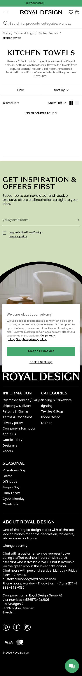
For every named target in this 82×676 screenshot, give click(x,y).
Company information (19, 428)
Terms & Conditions (17, 417)
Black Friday (11, 492)
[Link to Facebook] (16, 626)
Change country (15, 546)
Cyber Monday (13, 498)
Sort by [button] (59, 90)
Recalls (8, 451)
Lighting (47, 405)
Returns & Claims (15, 411)
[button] (71, 12)
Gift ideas (10, 481)
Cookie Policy (12, 439)
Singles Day (11, 487)
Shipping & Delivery (17, 405)
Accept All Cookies (41, 351)
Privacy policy (13, 422)
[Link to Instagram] (27, 626)
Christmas (10, 504)
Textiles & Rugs (52, 411)
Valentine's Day (14, 470)
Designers (10, 445)
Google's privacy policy (31, 339)
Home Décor (50, 417)
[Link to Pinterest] (6, 626)
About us (9, 434)
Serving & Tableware (56, 400)
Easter (7, 475)
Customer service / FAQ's (22, 400)
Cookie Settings (41, 362)
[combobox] (61, 90)
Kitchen (46, 422)
